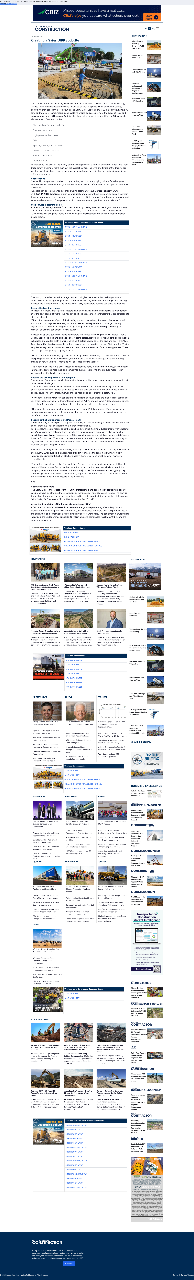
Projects (102, 697)
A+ (152, 28)
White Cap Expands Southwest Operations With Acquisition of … (111, 903)
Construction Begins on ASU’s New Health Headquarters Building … (80, 920)
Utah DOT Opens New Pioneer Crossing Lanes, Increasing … (78, 845)
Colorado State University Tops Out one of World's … (80, 906)
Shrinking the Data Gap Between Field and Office (136, 599)
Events (36, 924)
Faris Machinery (71, 532)
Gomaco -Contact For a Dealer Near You (83, 541)
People (68, 697)
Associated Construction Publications (21, 1275)
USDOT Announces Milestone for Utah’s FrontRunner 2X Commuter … (112, 734)
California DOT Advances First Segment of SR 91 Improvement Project (138, 815)
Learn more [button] (63, 1)
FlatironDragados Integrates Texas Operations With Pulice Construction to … (112, 918)
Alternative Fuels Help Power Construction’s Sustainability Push (139, 160)
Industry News (38, 559)
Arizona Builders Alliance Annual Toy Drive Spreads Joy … (111, 838)
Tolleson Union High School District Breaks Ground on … (80, 899)
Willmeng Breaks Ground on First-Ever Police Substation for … (46, 950)
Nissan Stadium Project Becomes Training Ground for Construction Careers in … (139, 993)
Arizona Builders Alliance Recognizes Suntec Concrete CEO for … (79, 749)
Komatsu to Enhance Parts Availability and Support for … (44, 887)
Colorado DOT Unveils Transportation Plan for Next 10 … (79, 831)
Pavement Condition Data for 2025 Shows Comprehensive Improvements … (112, 724)
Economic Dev (71, 862)
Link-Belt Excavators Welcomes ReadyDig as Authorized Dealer (45, 896)
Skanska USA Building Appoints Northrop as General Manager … (45, 745)
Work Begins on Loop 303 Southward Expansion (108, 755)
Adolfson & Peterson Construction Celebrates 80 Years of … (112, 910)
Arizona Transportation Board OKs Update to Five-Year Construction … (112, 748)
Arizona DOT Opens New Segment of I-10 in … (79, 838)
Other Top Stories (39, 1019)
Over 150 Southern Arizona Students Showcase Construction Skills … (46, 856)
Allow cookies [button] (11, 4)
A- (146, 28)
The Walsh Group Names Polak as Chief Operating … (46, 739)
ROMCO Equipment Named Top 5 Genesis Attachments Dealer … (46, 910)
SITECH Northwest (73, 240)
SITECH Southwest (73, 231)
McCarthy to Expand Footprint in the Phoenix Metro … (112, 896)
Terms (175, 1275)
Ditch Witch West (73, 660)
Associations (39, 797)
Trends (101, 797)
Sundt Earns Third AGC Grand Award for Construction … (45, 841)
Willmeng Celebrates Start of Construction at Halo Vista (77, 913)
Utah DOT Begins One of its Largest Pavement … (47, 752)
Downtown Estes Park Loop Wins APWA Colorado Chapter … (46, 848)
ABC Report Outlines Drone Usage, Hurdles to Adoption (138, 712)
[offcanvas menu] (157, 28)
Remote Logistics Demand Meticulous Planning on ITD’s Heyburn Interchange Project (138, 1102)
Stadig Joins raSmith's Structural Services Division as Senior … (46, 723)
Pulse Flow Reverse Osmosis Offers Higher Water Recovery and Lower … (138, 1058)
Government (71, 797)
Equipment (38, 862)
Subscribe (69, 1263)
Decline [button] (3, 4)
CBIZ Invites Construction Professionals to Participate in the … (112, 831)
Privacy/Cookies (187, 1275)
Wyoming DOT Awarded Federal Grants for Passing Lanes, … (111, 741)
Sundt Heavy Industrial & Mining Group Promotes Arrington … (78, 734)
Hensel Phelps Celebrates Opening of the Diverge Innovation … (112, 845)
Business (102, 862)
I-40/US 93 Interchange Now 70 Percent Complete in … (78, 852)
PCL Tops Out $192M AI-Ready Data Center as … (47, 975)
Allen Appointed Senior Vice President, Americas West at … (45, 759)
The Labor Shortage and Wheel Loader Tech (137, 696)
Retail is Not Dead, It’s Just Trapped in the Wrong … (138, 793)
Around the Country (141, 742)
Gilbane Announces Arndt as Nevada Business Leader (77, 757)
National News (139, 36)
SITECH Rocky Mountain (76, 227)
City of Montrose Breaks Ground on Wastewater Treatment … (47, 982)
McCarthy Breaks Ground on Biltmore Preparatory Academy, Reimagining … (78, 889)
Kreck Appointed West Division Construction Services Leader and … (79, 724)
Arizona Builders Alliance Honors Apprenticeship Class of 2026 (46, 834)
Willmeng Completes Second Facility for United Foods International (44, 960)
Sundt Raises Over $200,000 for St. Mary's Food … (112, 822)
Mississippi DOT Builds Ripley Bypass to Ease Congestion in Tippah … (137, 882)
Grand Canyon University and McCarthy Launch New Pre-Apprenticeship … (110, 853)
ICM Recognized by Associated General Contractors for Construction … (45, 824)
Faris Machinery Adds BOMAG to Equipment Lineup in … (46, 903)
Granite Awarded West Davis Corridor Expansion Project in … (78, 822)
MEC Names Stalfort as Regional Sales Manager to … (78, 741)
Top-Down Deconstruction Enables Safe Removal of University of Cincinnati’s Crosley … (137, 838)
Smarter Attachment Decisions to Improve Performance (137, 88)
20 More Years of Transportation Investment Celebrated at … (46, 968)
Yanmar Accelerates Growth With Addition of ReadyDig (46, 732)
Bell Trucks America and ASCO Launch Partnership (110, 887)
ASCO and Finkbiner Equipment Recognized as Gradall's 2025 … (45, 917)
